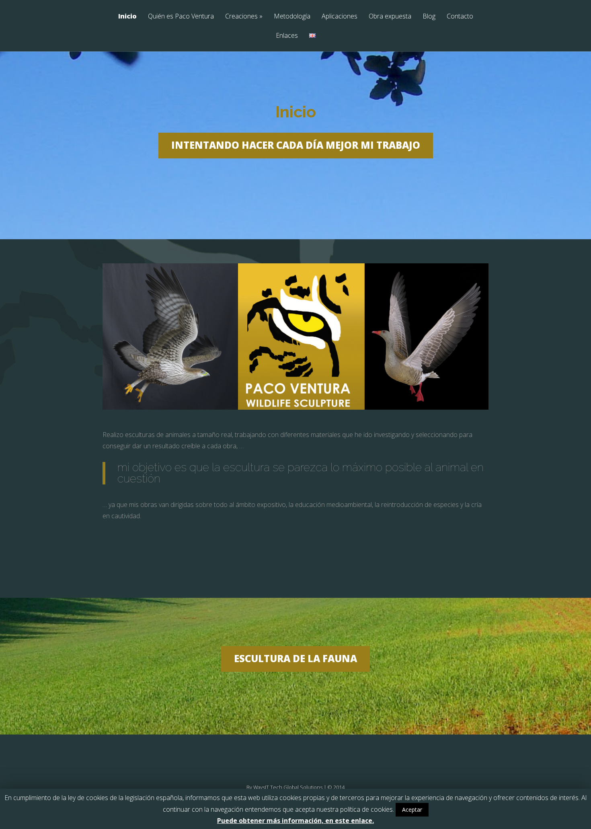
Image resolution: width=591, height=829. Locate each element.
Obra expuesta (390, 17)
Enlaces (287, 36)
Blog (429, 17)
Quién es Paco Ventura (181, 17)
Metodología (292, 17)
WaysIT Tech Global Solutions (287, 787)
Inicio (127, 17)
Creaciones (244, 17)
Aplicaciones (339, 17)
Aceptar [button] (412, 809)
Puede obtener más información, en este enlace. (295, 820)
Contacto (460, 17)
